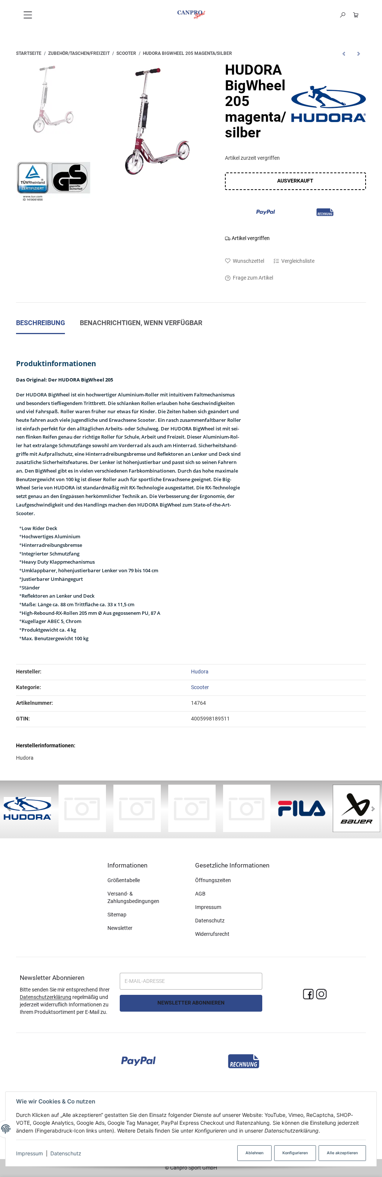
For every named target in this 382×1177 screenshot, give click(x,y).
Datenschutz (65, 1153)
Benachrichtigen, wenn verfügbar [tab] (141, 323)
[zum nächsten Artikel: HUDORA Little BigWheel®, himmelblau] (358, 53)
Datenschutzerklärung (45, 997)
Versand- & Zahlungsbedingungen (133, 897)
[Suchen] (343, 15)
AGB (200, 894)
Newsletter (119, 928)
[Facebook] (308, 994)
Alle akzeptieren (342, 1152)
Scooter (200, 687)
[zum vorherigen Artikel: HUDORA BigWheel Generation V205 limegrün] (343, 53)
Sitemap (116, 915)
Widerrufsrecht (212, 934)
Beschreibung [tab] (40, 323)
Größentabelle (123, 880)
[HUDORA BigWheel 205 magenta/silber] (157, 121)
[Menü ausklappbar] (27, 15)
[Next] (373, 809)
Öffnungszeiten (213, 880)
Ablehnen (254, 1152)
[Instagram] (321, 994)
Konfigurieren (295, 1152)
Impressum (29, 1153)
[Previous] (9, 809)
